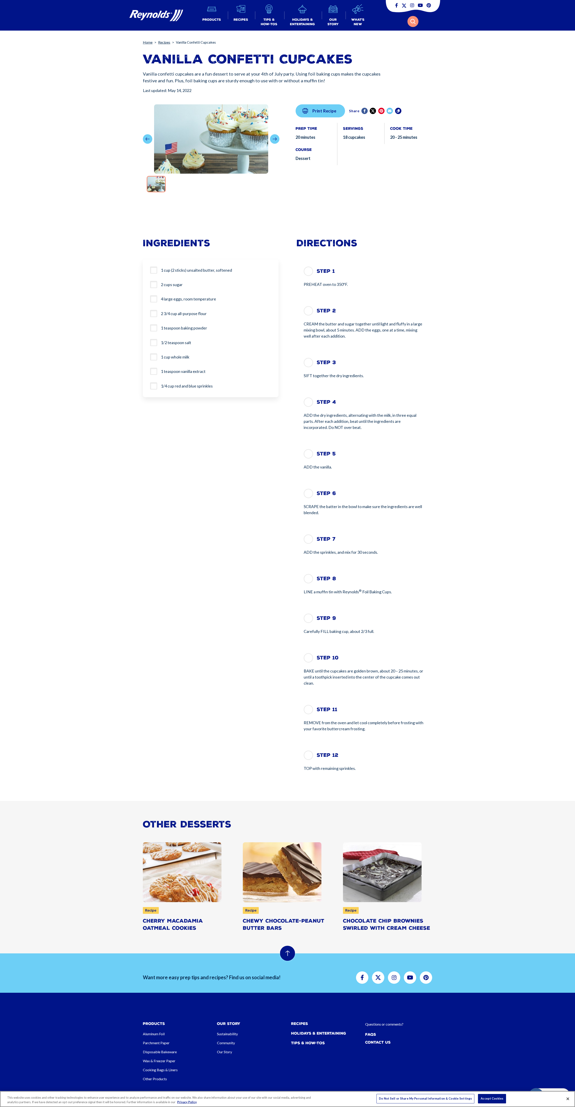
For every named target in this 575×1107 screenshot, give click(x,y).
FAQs (370, 1034)
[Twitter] (373, 111)
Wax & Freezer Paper (159, 1061)
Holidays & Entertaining (318, 1033)
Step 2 (326, 311)
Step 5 (326, 454)
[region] (287, 1099)
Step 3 (326, 362)
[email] (390, 111)
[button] (212, 15)
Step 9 (326, 618)
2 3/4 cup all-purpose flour (184, 313)
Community (226, 1043)
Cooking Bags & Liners (160, 1070)
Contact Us (378, 1042)
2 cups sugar (172, 284)
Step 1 (326, 271)
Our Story (224, 1052)
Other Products (155, 1079)
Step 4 (326, 402)
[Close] (568, 1099)
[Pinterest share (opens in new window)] (381, 111)
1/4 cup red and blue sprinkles (187, 385)
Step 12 (327, 755)
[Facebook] (364, 111)
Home (148, 42)
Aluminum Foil (154, 1034)
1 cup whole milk (175, 356)
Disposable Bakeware (160, 1052)
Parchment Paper (156, 1043)
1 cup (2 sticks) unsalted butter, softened (196, 270)
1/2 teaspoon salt (176, 342)
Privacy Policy (187, 1102)
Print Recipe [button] (324, 110)
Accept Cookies (492, 1098)
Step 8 (326, 579)
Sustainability (227, 1034)
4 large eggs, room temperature (188, 298)
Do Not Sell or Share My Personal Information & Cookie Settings (425, 1098)
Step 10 (327, 658)
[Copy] (398, 111)
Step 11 (327, 709)
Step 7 (326, 539)
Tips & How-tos (308, 1043)
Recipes (164, 42)
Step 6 (326, 493)
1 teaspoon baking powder (184, 327)
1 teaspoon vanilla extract (183, 371)
